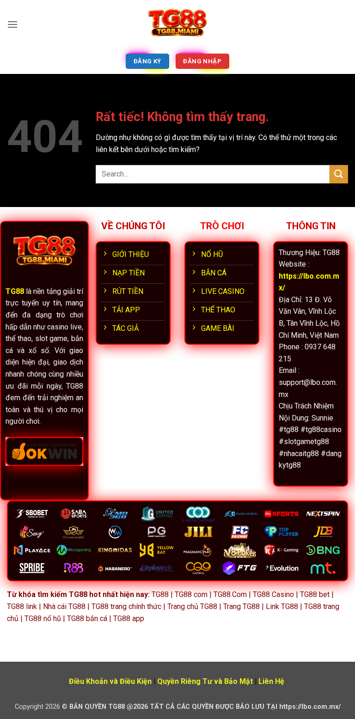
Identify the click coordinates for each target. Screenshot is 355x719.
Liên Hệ (271, 681)
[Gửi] (339, 174)
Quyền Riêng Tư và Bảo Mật (205, 681)
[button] (12, 24)
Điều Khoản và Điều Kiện (110, 681)
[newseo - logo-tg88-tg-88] (177, 24)
